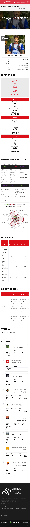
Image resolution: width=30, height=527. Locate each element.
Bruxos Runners (24, 65)
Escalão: (3, 174)
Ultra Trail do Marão (16, 360)
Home (20, 8)
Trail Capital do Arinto (17, 346)
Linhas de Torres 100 (16, 375)
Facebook (5, 515)
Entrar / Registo (20, 2)
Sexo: (2, 179)
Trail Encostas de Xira (16, 404)
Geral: (2, 169)
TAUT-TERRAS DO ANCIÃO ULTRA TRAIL (19, 463)
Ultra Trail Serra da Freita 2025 (19, 417)
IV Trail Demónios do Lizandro (20, 390)
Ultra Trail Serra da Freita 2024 (19, 448)
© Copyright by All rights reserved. (14, 522)
